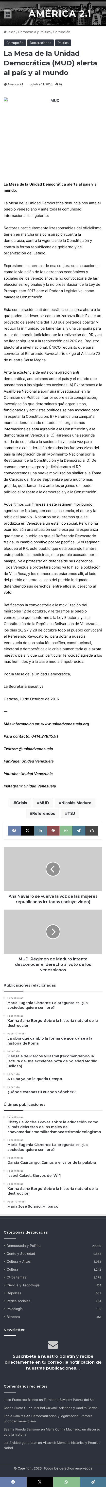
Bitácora (13, 1317)
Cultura (12, 1269)
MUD (44, 802)
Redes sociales (18, 1301)
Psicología (15, 1309)
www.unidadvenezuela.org (65, 724)
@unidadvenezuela (36, 748)
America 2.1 (15, 84)
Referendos (43, 813)
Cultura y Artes (19, 1261)
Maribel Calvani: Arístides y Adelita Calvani (66, 1408)
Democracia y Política (34, 32)
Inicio (11, 32)
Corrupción (61, 32)
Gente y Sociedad (21, 1254)
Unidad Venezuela (37, 761)
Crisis (21, 802)
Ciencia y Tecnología (23, 1285)
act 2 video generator (20, 1443)
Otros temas (16, 1277)
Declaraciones (40, 43)
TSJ (71, 813)
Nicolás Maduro (76, 802)
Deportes (14, 1293)
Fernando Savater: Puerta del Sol (69, 1400)
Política (63, 43)
